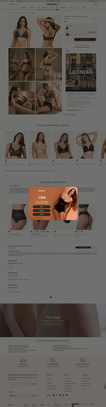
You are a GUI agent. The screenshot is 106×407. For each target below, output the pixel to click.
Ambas (41, 214)
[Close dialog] (75, 188)
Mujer (41, 206)
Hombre (42, 210)
